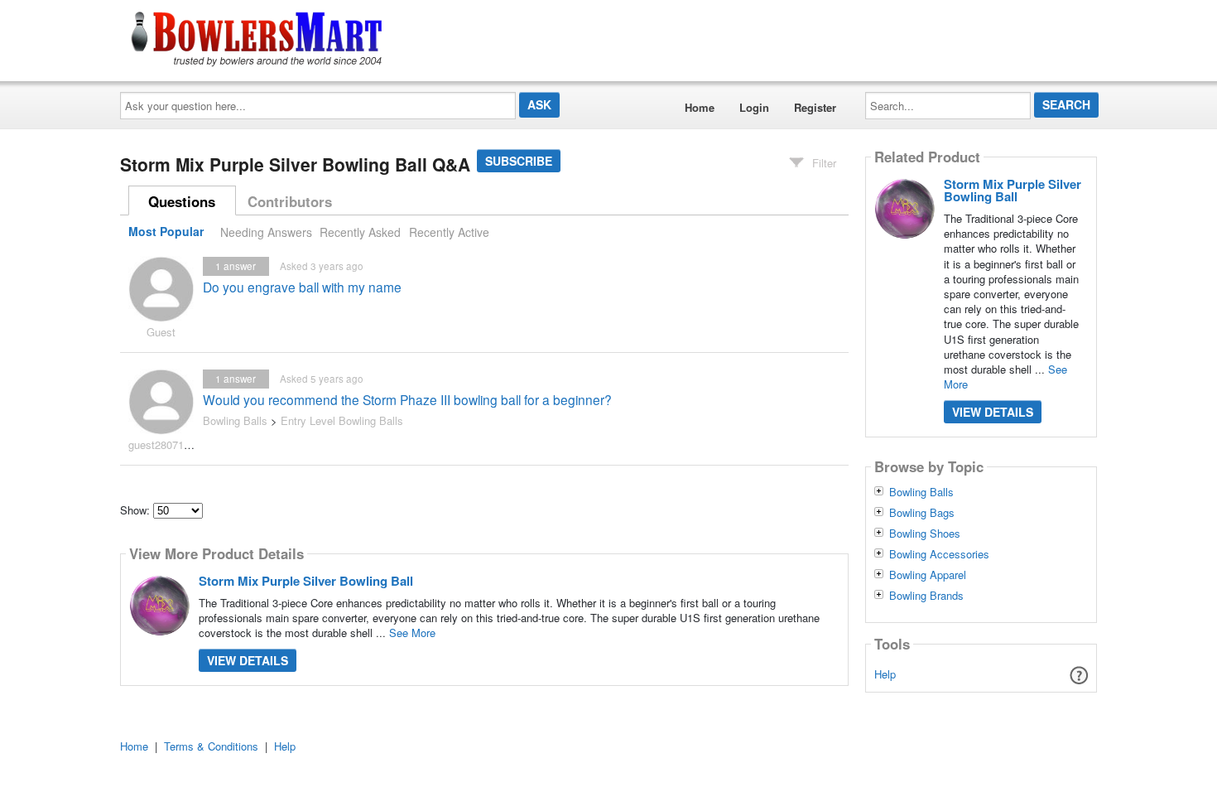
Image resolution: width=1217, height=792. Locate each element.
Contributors (290, 201)
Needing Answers (266, 232)
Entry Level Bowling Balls (342, 420)
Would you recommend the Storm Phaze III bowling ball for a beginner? (407, 399)
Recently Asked (360, 232)
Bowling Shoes (924, 533)
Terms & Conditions (211, 746)
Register (815, 107)
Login (754, 107)
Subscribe (518, 160)
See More (412, 632)
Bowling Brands (926, 595)
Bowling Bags (922, 513)
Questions (181, 201)
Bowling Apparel (927, 575)
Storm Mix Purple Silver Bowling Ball (306, 581)
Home (699, 107)
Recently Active (449, 232)
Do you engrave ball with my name (302, 287)
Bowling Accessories (939, 554)
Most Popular (166, 232)
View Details (247, 660)
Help (885, 674)
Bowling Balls (235, 420)
